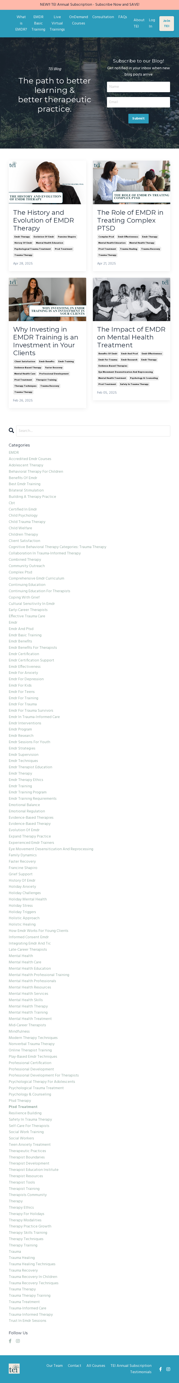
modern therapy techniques (33, 1038)
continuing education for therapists (39, 591)
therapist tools (22, 1183)
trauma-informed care (27, 1308)
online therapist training (30, 1050)
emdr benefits (46, 361)
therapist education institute (34, 1170)
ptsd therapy (20, 1101)
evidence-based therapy (27, 367)
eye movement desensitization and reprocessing (125, 372)
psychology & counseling (144, 378)
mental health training (28, 1013)
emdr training (66, 361)
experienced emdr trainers (31, 843)
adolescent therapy (26, 465)
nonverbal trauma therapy (32, 1044)
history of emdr (23, 243)
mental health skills (26, 1000)
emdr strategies (22, 749)
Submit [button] (138, 118)
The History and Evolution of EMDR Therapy (43, 220)
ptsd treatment (63, 249)
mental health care (24, 374)
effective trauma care (27, 616)
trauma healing (128, 249)
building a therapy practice (32, 497)
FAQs (122, 17)
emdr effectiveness (128, 237)
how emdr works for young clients (38, 931)
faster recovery (53, 367)
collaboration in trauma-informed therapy (45, 553)
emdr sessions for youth (29, 742)
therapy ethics (21, 1208)
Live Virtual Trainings (57, 23)
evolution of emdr (44, 237)
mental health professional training (39, 975)
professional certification (30, 1063)
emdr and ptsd (129, 353)
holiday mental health (28, 900)
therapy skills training (28, 1233)
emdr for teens (22, 692)
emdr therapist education (30, 767)
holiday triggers (22, 912)
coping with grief (24, 598)
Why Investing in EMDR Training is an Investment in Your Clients (45, 341)
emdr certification (24, 654)
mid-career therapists (27, 1025)
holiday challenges (25, 893)
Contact (74, 1366)
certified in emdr (23, 510)
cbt (12, 503)
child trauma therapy (27, 522)
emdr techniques (23, 761)
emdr (13, 623)
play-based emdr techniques (33, 1057)
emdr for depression (26, 679)
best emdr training (24, 484)
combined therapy (25, 560)
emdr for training (23, 698)
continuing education (27, 585)
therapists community (28, 1195)
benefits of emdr (107, 353)
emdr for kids (20, 686)
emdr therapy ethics (26, 780)
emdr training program (27, 792)
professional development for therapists (44, 1076)
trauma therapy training (29, 1296)
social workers (21, 1138)
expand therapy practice (30, 837)
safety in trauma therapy (134, 384)
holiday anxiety (22, 887)
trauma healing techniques (32, 1264)
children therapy (23, 535)
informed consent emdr (29, 937)
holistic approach (24, 918)
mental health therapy (141, 243)
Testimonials (140, 1372)
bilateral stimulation (26, 491)
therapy (16, 1201)
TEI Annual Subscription (130, 1366)
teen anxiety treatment (30, 1145)
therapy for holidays (26, 1214)
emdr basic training (25, 635)
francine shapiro (67, 237)
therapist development (29, 1164)
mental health (21, 956)
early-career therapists (28, 610)
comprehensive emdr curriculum (36, 579)
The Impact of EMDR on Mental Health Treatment (131, 337)
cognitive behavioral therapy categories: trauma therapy (57, 547)
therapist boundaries (27, 1158)
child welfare (20, 528)
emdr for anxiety (23, 673)
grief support (21, 874)
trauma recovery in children (33, 1277)
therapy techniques (25, 386)
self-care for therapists (29, 1126)
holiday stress (21, 906)
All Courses (95, 1366)
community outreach (27, 566)
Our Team (54, 1366)
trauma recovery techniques (34, 1283)
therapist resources (26, 1176)
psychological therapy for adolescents (42, 1082)
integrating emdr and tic (30, 944)
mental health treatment (112, 378)
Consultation (103, 17)
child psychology (23, 516)
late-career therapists (28, 950)
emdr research (129, 360)
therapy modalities (25, 1220)
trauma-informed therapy (31, 1315)
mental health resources (30, 988)
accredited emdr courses (30, 459)
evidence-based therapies (112, 366)
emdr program (20, 730)
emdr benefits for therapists (33, 648)
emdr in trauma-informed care (34, 717)
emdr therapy (22, 237)
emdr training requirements (33, 799)
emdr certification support (31, 661)
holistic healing (22, 925)
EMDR (14, 453)
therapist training (46, 380)
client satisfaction (24, 361)
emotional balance (24, 805)
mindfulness (19, 1032)
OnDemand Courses (78, 20)
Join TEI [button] (166, 23)
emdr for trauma (107, 360)
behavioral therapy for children (36, 472)
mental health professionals (32, 981)
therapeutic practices (27, 1151)
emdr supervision (23, 755)
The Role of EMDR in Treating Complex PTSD (130, 220)
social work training (26, 1132)
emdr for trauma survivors (31, 711)
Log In (152, 23)
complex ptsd (106, 237)
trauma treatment (24, 1302)
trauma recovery (150, 249)
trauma (15, 1252)
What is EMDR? (21, 23)
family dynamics (23, 855)
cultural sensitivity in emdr (32, 604)
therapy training (23, 1246)
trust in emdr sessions (27, 1321)
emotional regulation (27, 811)
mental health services (28, 994)
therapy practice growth (30, 1227)
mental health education (49, 243)
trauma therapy (23, 255)
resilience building (25, 1113)
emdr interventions (25, 723)
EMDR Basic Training (38, 23)
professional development (54, 374)
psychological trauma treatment (32, 249)
